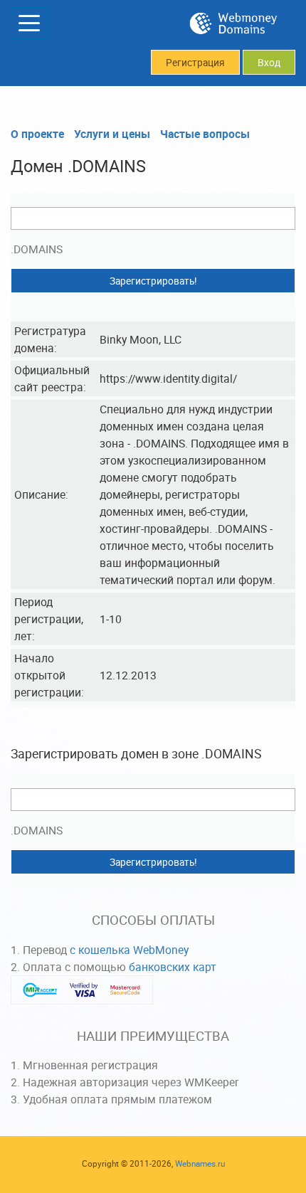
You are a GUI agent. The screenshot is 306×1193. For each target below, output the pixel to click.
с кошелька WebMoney (129, 950)
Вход (269, 62)
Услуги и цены (112, 134)
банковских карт (172, 967)
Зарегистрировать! (153, 281)
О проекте (37, 134)
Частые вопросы (205, 134)
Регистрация (195, 62)
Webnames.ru (200, 1163)
